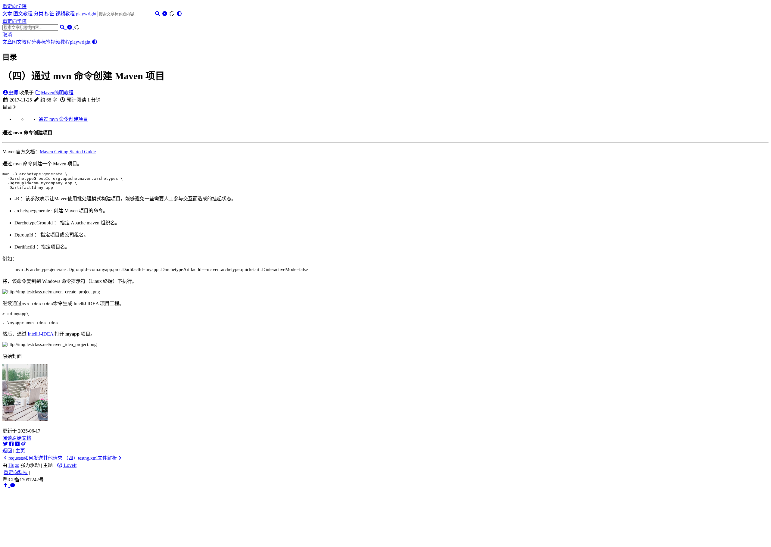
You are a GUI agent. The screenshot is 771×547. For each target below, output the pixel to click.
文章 (7, 13)
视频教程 (65, 13)
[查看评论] (13, 485)
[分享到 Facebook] (11, 443)
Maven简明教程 (57, 92)
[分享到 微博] (23, 443)
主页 (20, 450)
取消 (7, 34)
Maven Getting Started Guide (68, 151)
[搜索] (158, 13)
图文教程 (23, 13)
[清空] (165, 13)
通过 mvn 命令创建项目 (63, 119)
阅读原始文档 (16, 438)
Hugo (13, 465)
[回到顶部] (6, 485)
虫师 (13, 92)
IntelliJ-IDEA (40, 333)
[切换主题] (179, 13)
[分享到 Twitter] (5, 443)
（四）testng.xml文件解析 (90, 458)
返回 (7, 450)
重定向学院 (14, 6)
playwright (87, 13)
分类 (39, 13)
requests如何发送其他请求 (35, 458)
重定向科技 (16, 472)
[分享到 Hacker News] (17, 443)
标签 (50, 13)
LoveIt (69, 465)
